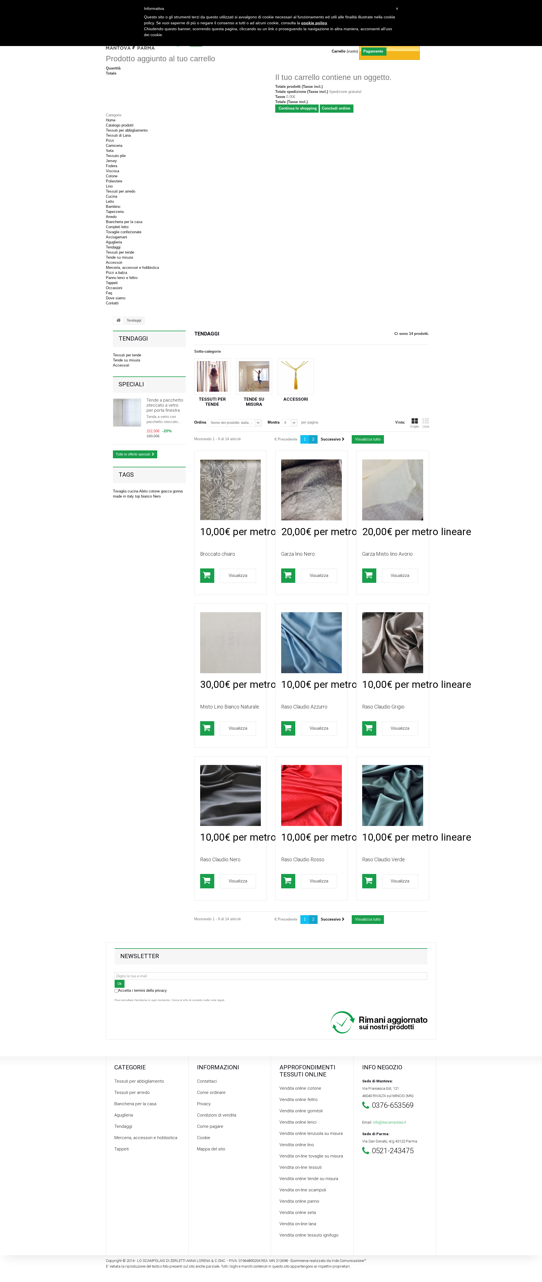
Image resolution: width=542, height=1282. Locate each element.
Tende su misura (119, 257)
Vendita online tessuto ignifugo (308, 1235)
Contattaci (207, 1081)
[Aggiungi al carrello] (207, 575)
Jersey (111, 161)
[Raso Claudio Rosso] (311, 795)
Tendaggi (113, 247)
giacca (167, 491)
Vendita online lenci (297, 1122)
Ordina (200, 422)
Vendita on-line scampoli (302, 1189)
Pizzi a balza (116, 273)
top (138, 496)
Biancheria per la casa (124, 222)
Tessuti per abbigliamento (127, 130)
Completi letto (117, 227)
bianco (147, 496)
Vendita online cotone (300, 1088)
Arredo (111, 217)
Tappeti (112, 283)
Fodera (111, 166)
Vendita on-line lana (297, 1223)
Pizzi (110, 140)
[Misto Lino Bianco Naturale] (230, 642)
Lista (426, 426)
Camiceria (114, 145)
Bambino (113, 206)
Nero (157, 496)
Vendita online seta (297, 1212)
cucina (133, 491)
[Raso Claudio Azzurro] (311, 642)
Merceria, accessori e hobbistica (132, 267)
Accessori (114, 262)
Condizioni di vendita (216, 1115)
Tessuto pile (116, 156)
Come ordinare (211, 1092)
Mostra (273, 422)
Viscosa (112, 171)
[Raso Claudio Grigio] (392, 642)
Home (110, 120)
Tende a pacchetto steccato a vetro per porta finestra (165, 405)
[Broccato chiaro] (230, 489)
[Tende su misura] (254, 376)
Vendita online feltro (298, 1099)
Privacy (204, 1103)
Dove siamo (115, 298)
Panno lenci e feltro (121, 278)
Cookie (203, 1137)
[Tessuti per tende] (212, 376)
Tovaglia (120, 491)
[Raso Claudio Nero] (230, 795)
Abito (144, 491)
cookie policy (314, 23)
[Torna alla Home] (118, 320)
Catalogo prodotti (120, 125)
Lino (109, 186)
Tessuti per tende (120, 252)
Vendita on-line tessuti (300, 1167)
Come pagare (210, 1126)
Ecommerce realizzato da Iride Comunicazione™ (328, 1261)
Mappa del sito (211, 1149)
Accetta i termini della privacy (142, 990)
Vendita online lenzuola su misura (311, 1133)
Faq (109, 293)
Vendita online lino (296, 1144)
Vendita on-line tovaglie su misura (311, 1156)
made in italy (124, 496)
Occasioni (114, 288)
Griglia (414, 426)
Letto (110, 201)
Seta (109, 151)
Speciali (131, 384)
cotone (155, 491)
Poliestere (114, 181)
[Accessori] (296, 376)
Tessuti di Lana (118, 135)
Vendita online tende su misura (308, 1178)
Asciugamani (116, 237)
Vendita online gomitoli (301, 1110)
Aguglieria (114, 242)
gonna (178, 491)
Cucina (111, 196)
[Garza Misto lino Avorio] (392, 489)
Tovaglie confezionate (123, 232)
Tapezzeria (115, 212)
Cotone (111, 176)
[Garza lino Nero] (311, 489)
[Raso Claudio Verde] (392, 795)
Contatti (112, 303)
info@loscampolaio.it (389, 1122)
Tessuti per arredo (120, 191)
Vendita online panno (299, 1201)
